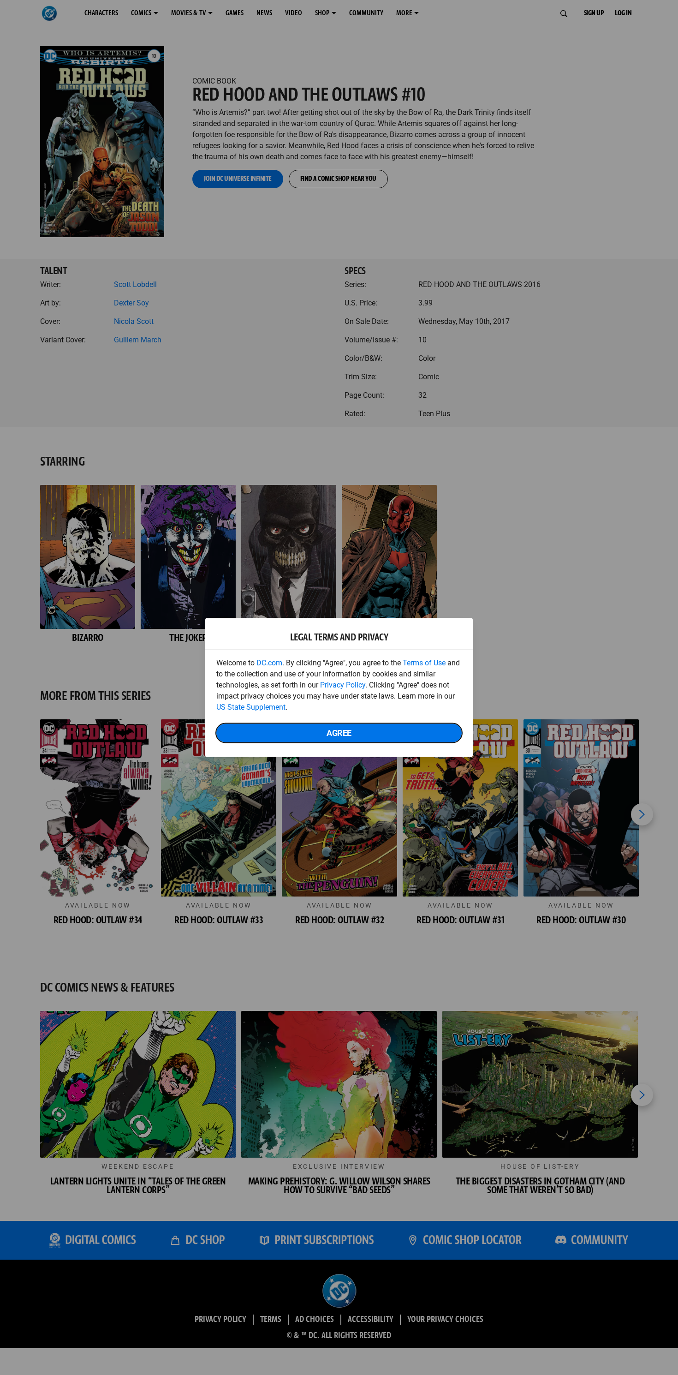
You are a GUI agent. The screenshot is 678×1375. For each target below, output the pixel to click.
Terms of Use (424, 662)
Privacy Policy (342, 685)
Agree (339, 733)
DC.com (269, 662)
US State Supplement (250, 707)
